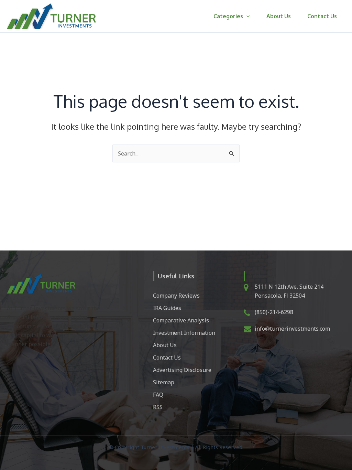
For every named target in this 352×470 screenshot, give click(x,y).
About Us (278, 16)
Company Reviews (176, 295)
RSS (158, 407)
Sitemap (163, 382)
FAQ (158, 394)
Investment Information (184, 333)
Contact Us (322, 16)
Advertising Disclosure (182, 370)
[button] (246, 16)
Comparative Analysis (181, 320)
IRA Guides (167, 308)
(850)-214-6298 (274, 312)
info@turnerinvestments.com (292, 328)
